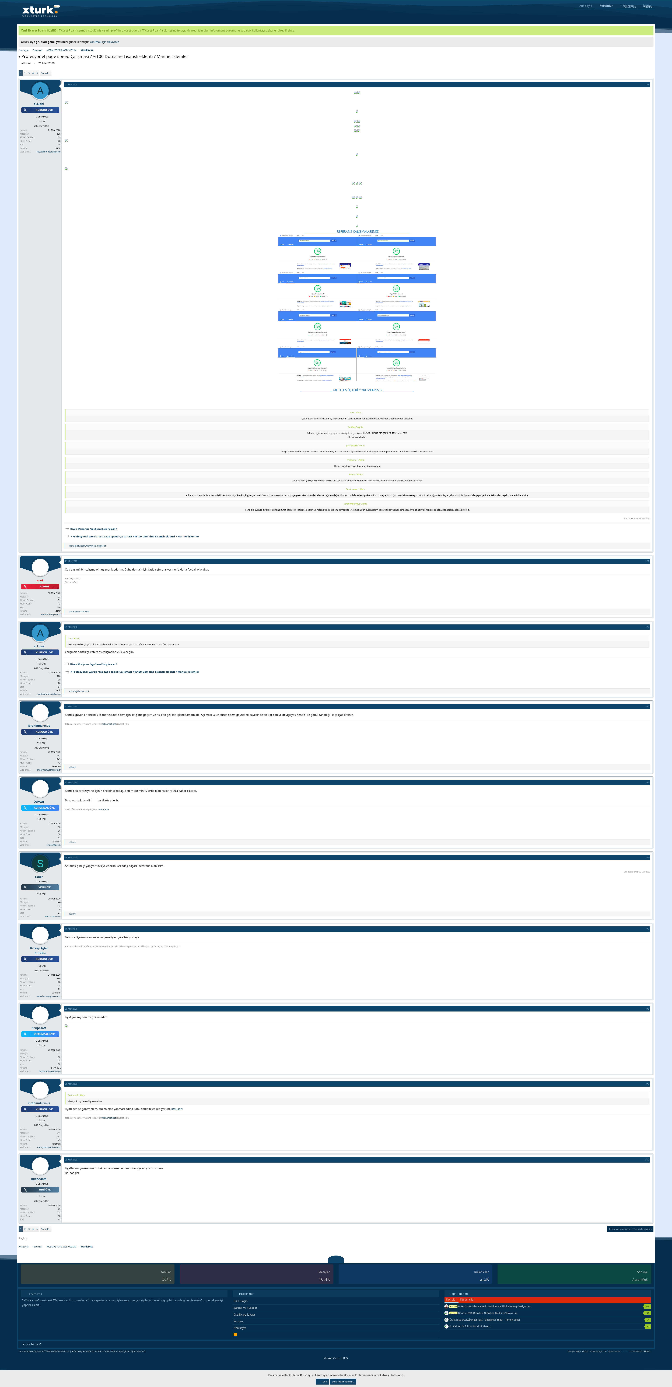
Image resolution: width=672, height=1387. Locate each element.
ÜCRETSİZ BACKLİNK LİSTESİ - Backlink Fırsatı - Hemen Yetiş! (484, 1319)
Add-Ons (76, 1351)
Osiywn (39, 802)
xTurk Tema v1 (32, 1344)
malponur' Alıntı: (355, 459)
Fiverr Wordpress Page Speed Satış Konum (93, 528)
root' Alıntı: (355, 412)
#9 (647, 1083)
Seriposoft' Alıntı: (76, 1095)
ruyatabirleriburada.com (49, 151)
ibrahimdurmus (39, 726)
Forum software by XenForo (44, 1351)
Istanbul (57, 841)
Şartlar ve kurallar (245, 1308)
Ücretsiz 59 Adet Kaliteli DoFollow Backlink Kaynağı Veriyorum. (490, 1306)
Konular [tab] (451, 1299)
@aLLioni (177, 1109)
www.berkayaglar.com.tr (49, 996)
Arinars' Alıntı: (356, 474)
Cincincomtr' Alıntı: (355, 489)
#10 (647, 1159)
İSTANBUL (56, 1067)
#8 (647, 1008)
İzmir (58, 148)
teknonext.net (109, 723)
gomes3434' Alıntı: (355, 445)
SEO (345, 1358)
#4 (647, 706)
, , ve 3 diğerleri (88, 545)
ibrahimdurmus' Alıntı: (355, 503)
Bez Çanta (104, 809)
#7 (647, 928)
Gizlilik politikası (244, 1314)
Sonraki (45, 73)
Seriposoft (39, 1028)
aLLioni (26, 63)
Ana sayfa (240, 1328)
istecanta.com (54, 844)
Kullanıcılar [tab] (467, 1299)
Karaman (56, 766)
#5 (647, 782)
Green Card (332, 1358)
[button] (652, 1351)
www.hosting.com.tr (51, 614)
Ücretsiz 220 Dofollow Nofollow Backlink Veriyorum (483, 1313)
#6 (647, 857)
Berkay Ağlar (39, 948)
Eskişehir (56, 992)
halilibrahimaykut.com (50, 1071)
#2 (647, 561)
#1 (647, 84)
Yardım (238, 1321)
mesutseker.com (53, 916)
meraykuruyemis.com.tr (49, 769)
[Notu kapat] (649, 41)
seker (39, 877)
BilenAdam (39, 1179)
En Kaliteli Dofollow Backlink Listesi (469, 1326)
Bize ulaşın (241, 1301)
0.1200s (624, 1351)
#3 (647, 626)
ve (79, 611)
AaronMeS (640, 1279)
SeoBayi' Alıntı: (355, 427)
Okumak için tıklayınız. (105, 42)
